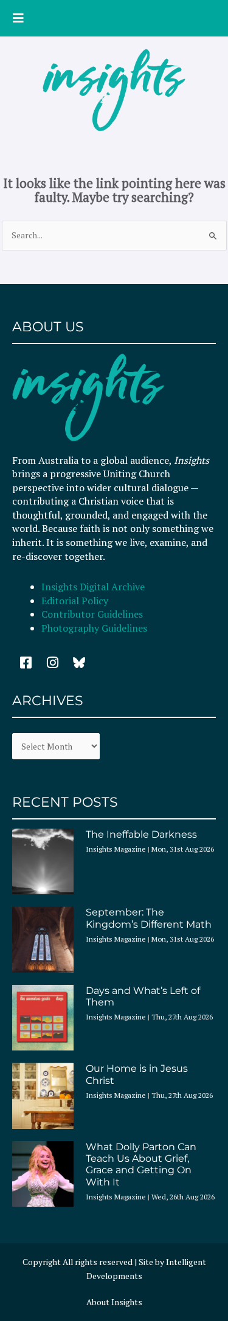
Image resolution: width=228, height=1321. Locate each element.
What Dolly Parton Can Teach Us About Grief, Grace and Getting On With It (141, 1164)
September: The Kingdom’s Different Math (149, 918)
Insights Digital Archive (93, 586)
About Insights (114, 1302)
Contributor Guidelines (92, 614)
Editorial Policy (76, 600)
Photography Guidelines (94, 628)
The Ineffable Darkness (141, 834)
